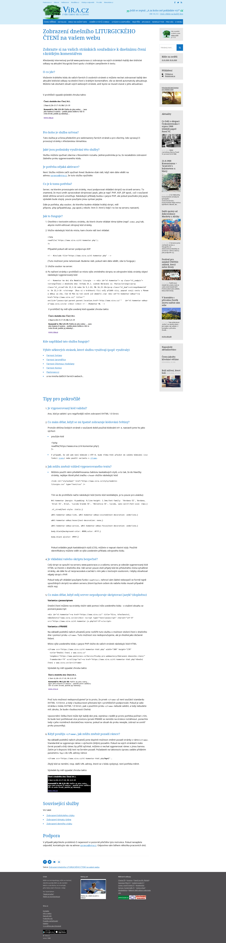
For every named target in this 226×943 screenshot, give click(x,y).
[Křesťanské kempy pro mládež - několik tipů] (171, 98)
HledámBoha (122, 890)
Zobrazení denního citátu (59, 823)
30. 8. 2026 (173, 60)
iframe (93, 458)
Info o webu (47, 913)
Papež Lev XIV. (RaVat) (141, 880)
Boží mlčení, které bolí (171, 371)
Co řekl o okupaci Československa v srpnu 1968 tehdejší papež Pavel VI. (171, 126)
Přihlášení (167, 70)
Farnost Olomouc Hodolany (60, 363)
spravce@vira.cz (58, 175)
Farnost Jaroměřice (56, 359)
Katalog (45, 923)
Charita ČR (121, 880)
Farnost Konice (54, 367)
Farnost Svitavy (54, 355)
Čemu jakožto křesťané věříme (170, 358)
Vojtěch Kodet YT (138, 883)
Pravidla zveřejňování (50, 921)
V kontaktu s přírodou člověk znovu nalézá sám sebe (171, 301)
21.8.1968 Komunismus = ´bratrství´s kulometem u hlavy (169, 165)
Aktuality (166, 114)
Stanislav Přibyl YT (124, 883)
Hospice (129, 880)
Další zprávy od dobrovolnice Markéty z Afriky (170, 214)
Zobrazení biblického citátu (60, 815)
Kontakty (46, 911)
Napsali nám (47, 916)
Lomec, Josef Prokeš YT (126, 885)
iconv (61, 458)
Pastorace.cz (52, 372)
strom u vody (174, 35)
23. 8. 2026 (165, 60)
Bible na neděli (169, 56)
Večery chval (140, 888)
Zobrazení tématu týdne (58, 819)
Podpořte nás (48, 918)
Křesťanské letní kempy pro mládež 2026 (170, 89)
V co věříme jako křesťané (52, 926)
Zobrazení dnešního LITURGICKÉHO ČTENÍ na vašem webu (74, 867)
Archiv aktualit (167, 337)
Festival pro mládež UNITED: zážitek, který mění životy (170, 263)
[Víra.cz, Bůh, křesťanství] (66, 12)
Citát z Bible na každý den (171, 14)
